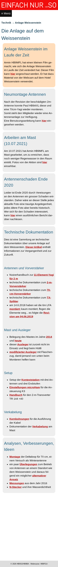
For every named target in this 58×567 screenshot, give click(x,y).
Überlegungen (28, 464)
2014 (49, 336)
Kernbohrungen (19, 418)
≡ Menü (6, 13)
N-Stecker (15, 487)
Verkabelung (40, 426)
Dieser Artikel (33, 247)
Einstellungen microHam (24, 387)
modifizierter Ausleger (23, 352)
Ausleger (22, 344)
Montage (14, 456)
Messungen (16, 483)
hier (13, 73)
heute (18, 340)
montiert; (15, 309)
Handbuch (15, 395)
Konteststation (30, 379)
